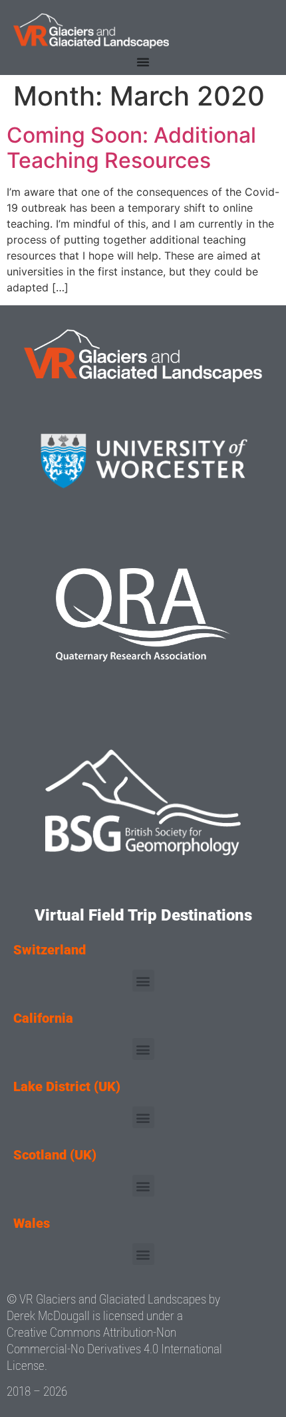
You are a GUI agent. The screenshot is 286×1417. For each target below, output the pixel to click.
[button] (143, 981)
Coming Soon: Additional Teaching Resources (131, 147)
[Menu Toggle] (143, 61)
